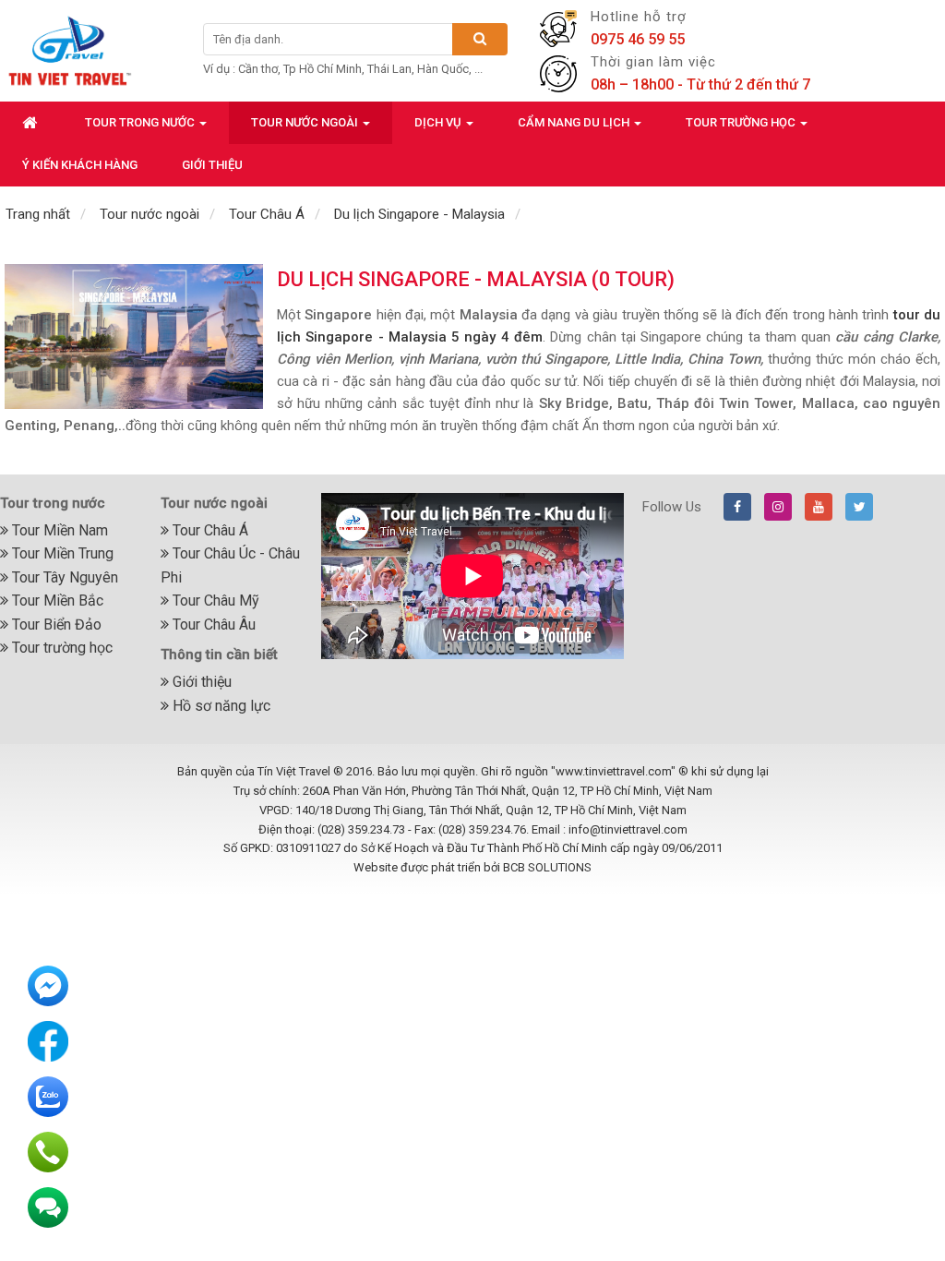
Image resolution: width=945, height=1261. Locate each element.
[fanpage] (48, 1040)
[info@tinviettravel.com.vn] (48, 1206)
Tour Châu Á (208, 530)
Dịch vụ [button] (439, 122)
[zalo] (48, 1095)
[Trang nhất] (31, 123)
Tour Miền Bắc (55, 600)
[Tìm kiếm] (480, 39)
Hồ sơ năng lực (219, 706)
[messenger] (48, 985)
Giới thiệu (200, 682)
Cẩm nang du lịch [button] (575, 122)
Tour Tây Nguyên (63, 577)
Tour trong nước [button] (141, 122)
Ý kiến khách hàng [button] (80, 165)
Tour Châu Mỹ (214, 600)
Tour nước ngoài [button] (306, 122)
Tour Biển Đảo (55, 624)
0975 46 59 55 (638, 39)
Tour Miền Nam (58, 530)
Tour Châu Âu (212, 624)
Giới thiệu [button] (212, 165)
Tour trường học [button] (742, 122)
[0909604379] (48, 1151)
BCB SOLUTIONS (547, 867)
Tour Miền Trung (61, 553)
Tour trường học (60, 647)
